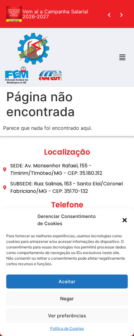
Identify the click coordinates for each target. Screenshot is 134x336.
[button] (125, 220)
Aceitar (67, 281)
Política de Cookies (67, 328)
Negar (67, 299)
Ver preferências (67, 316)
